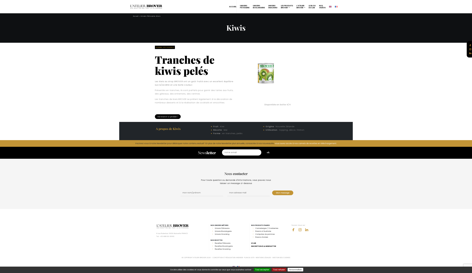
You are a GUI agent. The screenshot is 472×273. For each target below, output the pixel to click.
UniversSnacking (272, 6)
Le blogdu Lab (312, 6)
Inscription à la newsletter (263, 246)
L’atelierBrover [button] (300, 6)
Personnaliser (295, 269)
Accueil (136, 16)
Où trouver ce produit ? (167, 116)
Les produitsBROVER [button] (287, 6)
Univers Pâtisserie (147, 16)
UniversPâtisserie (244, 6)
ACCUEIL (232, 6)
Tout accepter (262, 269)
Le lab (253, 243)
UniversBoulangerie (259, 6)
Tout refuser (279, 269)
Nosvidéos (322, 6)
